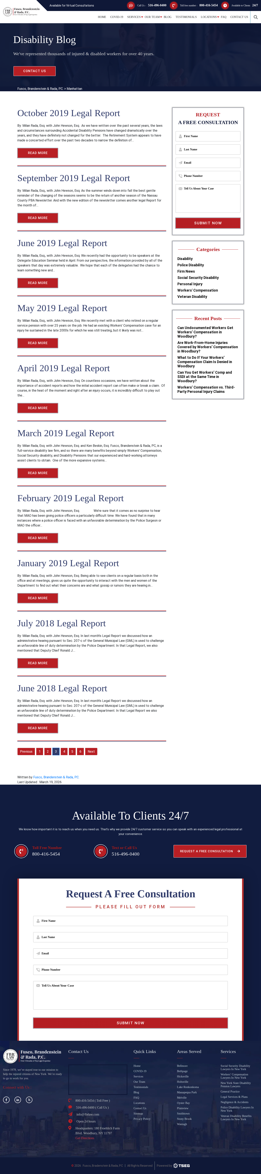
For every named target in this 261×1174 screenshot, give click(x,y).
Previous (26, 751)
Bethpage (182, 1071)
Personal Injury (189, 284)
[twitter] (29, 1100)
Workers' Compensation (197, 290)
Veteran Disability (192, 296)
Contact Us (239, 17)
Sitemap (138, 1113)
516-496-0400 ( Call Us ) (92, 1107)
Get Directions (84, 1138)
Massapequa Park (187, 1092)
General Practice (230, 1091)
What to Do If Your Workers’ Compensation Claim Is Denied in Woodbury (204, 361)
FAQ (223, 17)
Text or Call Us (124, 848)
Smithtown (183, 1113)
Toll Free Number (47, 848)
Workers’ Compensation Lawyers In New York (234, 1076)
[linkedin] (17, 1100)
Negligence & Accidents (234, 1102)
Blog (167, 17)
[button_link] (255, 17)
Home (102, 17)
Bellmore (182, 1065)
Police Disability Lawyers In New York (237, 1109)
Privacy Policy (142, 1118)
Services (134, 17)
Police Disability (190, 265)
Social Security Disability (198, 277)
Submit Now (208, 223)
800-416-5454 (208, 5)
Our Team (152, 17)
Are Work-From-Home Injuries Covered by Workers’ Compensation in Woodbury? (207, 346)
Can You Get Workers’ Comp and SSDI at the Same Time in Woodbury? (204, 376)
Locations (209, 17)
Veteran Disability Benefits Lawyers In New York (236, 1118)
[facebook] (6, 1100)
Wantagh (182, 1124)
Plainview (182, 1108)
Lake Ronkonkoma (188, 1087)
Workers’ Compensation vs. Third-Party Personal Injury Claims (206, 389)
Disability (185, 259)
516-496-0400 (157, 5)
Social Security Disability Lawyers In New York (235, 1067)
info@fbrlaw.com (87, 1114)
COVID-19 (116, 17)
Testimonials (186, 17)
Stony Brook (184, 1118)
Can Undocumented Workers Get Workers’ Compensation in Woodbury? (205, 332)
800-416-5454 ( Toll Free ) (92, 1100)
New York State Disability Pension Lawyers (236, 1084)
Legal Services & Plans (234, 1096)
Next (91, 751)
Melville (182, 1097)
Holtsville (182, 1081)
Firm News (186, 271)
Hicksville (183, 1076)
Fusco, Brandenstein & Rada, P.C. (56, 777)
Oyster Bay (183, 1103)
